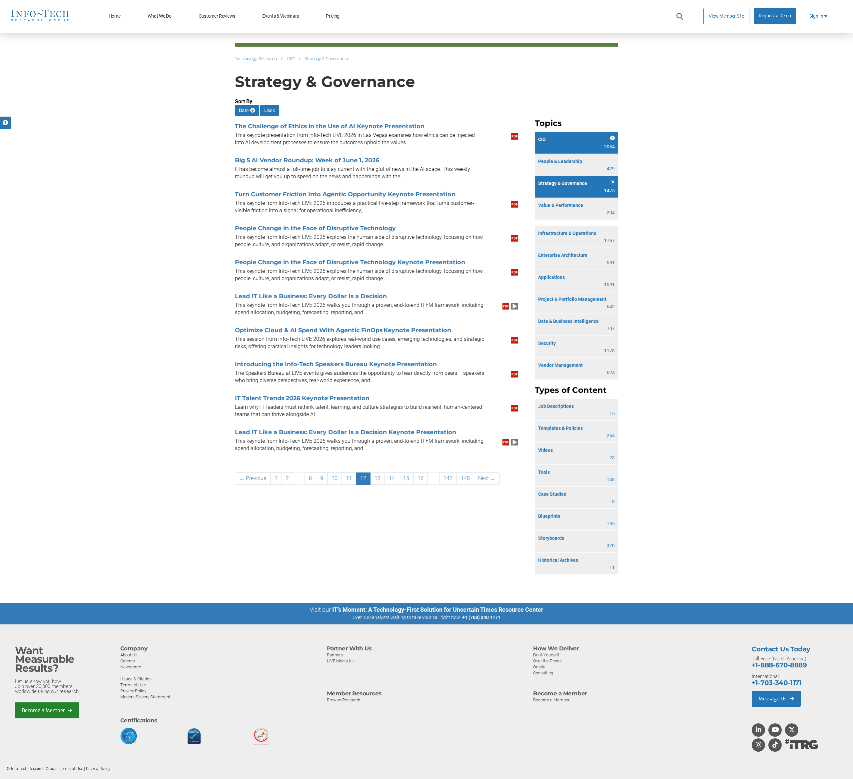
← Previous (252, 478)
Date (244, 110)
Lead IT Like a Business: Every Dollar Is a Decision (311, 296)
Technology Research (256, 58)
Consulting (543, 672)
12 (363, 478)
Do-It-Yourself (546, 654)
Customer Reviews (217, 16)
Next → (486, 478)
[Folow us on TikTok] (775, 745)
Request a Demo (775, 16)
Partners (335, 654)
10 (335, 478)
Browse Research (343, 699)
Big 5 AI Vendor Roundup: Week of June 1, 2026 (307, 160)
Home (115, 16)
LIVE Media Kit (340, 660)
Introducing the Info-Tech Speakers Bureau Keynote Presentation (336, 364)
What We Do (160, 16)
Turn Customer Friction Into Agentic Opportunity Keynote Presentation (345, 194)
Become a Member (44, 710)
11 (349, 478)
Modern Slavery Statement (145, 696)
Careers (127, 660)
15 (406, 478)
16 (421, 478)
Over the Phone (547, 660)
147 (447, 478)
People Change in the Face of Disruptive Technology (315, 228)
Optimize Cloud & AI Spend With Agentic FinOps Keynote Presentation (343, 330)
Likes (269, 110)
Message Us (773, 698)
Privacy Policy (133, 690)
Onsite (539, 666)
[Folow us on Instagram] (758, 745)
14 (392, 478)
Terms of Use (133, 684)
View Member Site (726, 16)
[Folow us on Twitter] (792, 730)
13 (378, 478)
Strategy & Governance (327, 58)
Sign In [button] (816, 16)
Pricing (333, 16)
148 (465, 478)
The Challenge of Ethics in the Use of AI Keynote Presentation (330, 126)
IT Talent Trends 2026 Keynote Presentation (302, 397)
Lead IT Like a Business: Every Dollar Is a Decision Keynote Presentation (346, 431)
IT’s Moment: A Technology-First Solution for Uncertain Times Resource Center (437, 609)
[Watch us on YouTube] (775, 730)
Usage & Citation (136, 678)
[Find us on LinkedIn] (758, 730)
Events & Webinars (280, 16)
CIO (291, 58)
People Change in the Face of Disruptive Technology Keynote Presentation (350, 262)
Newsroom (130, 666)
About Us (129, 654)
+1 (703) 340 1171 (481, 617)
